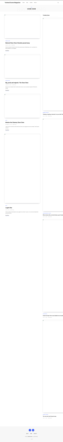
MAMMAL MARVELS (46, 112)
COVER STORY (7, 80)
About (27, 433)
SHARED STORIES (45, 414)
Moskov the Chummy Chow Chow (14, 122)
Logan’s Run (8, 207)
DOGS (6, 120)
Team (31, 433)
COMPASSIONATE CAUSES (47, 213)
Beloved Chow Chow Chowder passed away (17, 43)
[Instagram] (33, 430)
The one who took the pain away (49, 416)
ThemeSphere (30, 436)
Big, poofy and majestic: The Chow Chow (16, 82)
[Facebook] (30, 430)
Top (32, 439)
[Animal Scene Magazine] (12, 2)
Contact (35, 433)
